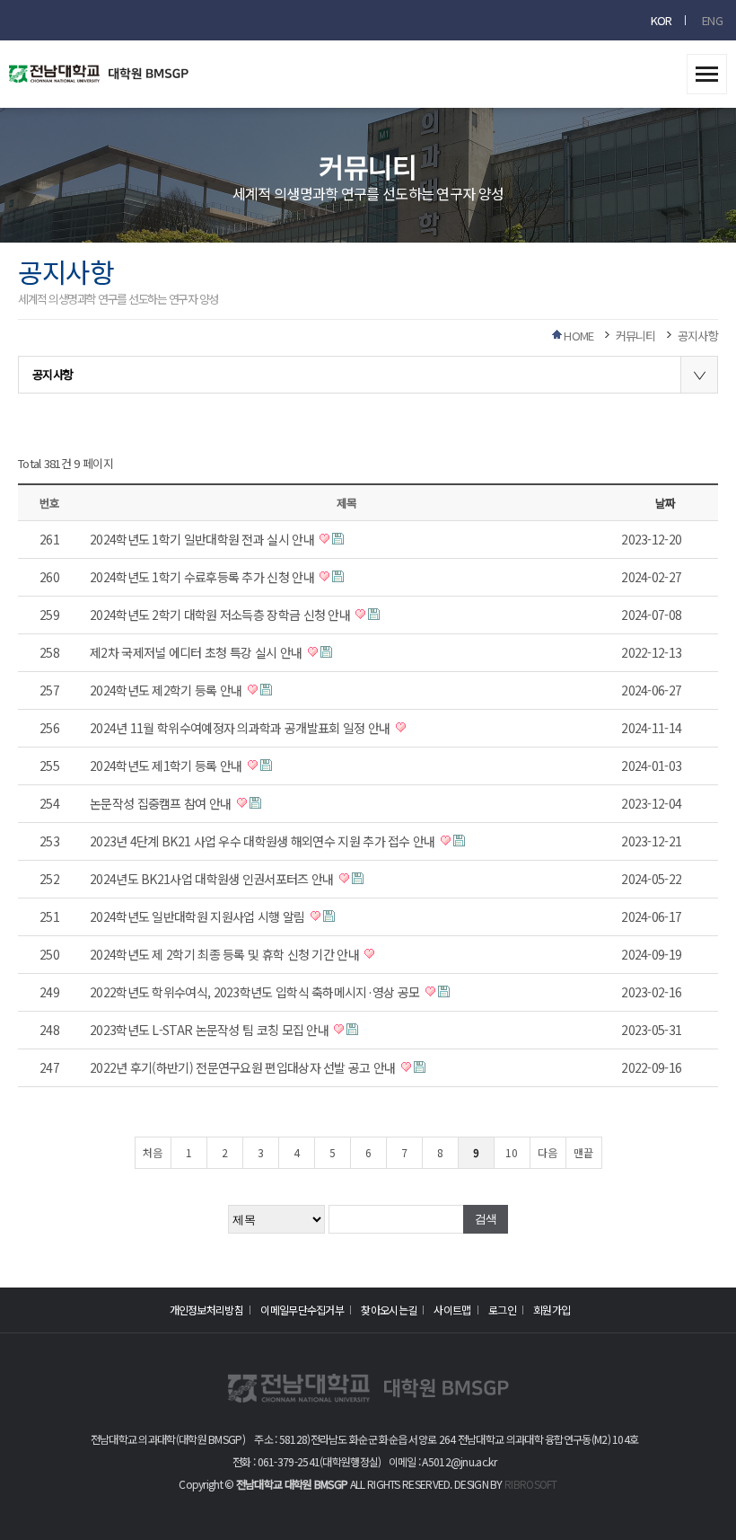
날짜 (664, 502)
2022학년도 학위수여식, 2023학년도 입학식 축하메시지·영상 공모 (256, 992)
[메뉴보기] (707, 68)
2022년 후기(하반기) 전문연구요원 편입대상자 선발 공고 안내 (244, 1067)
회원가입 (551, 1309)
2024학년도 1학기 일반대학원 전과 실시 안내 (203, 539)
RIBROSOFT (530, 1483)
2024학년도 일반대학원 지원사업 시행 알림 (199, 916)
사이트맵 (452, 1309)
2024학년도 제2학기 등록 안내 (167, 690)
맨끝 (583, 1152)
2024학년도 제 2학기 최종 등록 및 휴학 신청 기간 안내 (226, 954)
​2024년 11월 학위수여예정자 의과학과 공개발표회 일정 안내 (241, 728)
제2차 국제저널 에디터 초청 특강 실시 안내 (197, 652)
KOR (661, 20)
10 (511, 1152)
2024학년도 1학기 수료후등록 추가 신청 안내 (203, 577)
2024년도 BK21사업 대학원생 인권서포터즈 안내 (213, 879)
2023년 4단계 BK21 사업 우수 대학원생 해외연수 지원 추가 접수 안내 (264, 841)
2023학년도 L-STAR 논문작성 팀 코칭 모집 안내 (210, 1030)
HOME (578, 335)
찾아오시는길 (388, 1309)
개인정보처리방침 (206, 1309)
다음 (547, 1152)
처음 (152, 1152)
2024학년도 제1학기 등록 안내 (167, 765)
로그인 (502, 1309)
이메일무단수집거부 (302, 1309)
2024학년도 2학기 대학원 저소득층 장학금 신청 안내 (221, 615)
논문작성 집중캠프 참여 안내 (162, 803)
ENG (712, 20)
